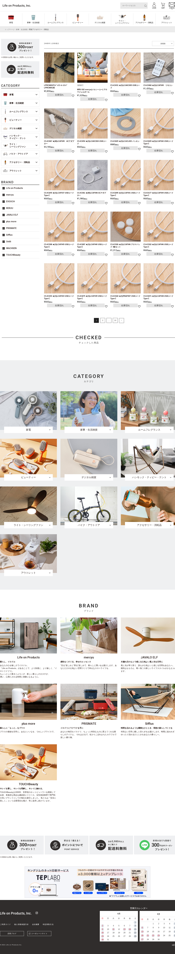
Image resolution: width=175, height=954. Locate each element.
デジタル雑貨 (100, 23)
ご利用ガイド (5, 924)
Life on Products (14, 188)
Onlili (8, 241)
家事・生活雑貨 (33, 23)
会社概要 (35, 924)
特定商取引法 (48, 924)
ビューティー (77, 23)
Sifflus (9, 235)
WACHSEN (11, 248)
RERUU (9, 208)
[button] (121, 320)
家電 (11, 23)
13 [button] (115, 320)
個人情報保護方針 (21, 924)
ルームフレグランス (56, 23)
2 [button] (102, 320)
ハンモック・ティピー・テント (17, 136)
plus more (11, 221)
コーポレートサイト (39, 934)
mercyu (10, 194)
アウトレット (15, 170)
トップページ (10, 29)
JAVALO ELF (12, 215)
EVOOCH (10, 201)
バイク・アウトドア (18, 154)
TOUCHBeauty (13, 255)
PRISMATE (11, 228)
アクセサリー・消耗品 (144, 23)
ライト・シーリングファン (122, 22)
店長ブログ (12, 934)
